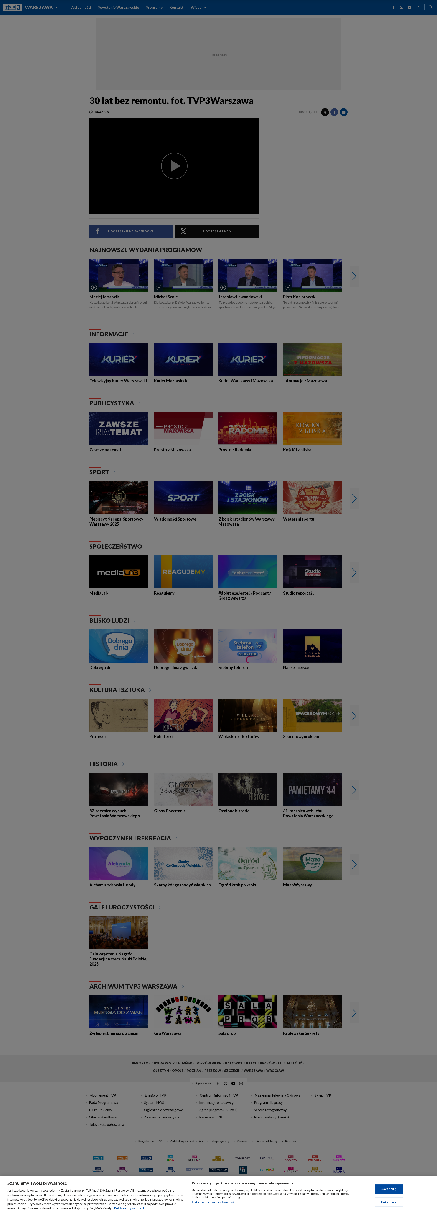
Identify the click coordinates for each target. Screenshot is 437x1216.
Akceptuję (388, 1189)
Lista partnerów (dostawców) (213, 1202)
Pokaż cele (388, 1202)
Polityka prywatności (129, 1208)
